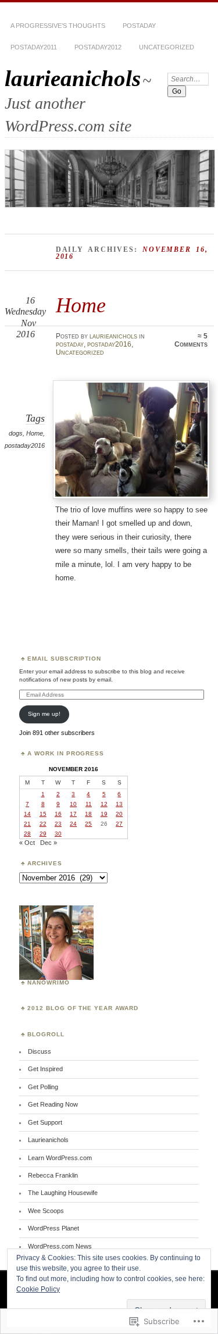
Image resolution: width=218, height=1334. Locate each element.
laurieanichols (73, 78)
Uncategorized (166, 47)
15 (43, 814)
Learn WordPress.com (60, 1157)
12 (104, 804)
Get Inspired (45, 1068)
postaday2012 (97, 47)
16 (58, 814)
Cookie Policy (38, 1289)
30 (58, 833)
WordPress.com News (60, 1246)
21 (27, 824)
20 (119, 814)
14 (27, 814)
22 (43, 824)
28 (27, 833)
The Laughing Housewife (63, 1192)
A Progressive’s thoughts (57, 25)
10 (73, 804)
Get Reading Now (53, 1104)
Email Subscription (64, 658)
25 (88, 824)
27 (119, 824)
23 (58, 824)
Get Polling (43, 1086)
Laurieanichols (48, 1139)
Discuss (39, 1051)
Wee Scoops (46, 1210)
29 (43, 833)
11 (88, 804)
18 (88, 814)
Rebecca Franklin (53, 1175)
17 (73, 814)
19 (104, 814)
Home (81, 305)
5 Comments (191, 340)
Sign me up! (44, 714)
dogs (16, 433)
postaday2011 (33, 47)
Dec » (48, 842)
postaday (139, 25)
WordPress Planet (53, 1228)
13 (119, 804)
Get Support (45, 1122)
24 (73, 824)
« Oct (27, 842)
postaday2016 (109, 344)
